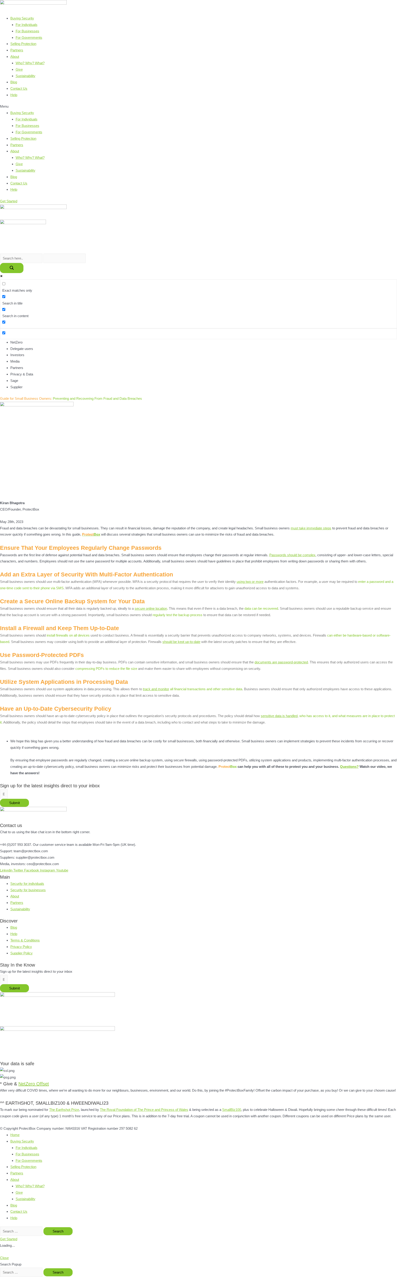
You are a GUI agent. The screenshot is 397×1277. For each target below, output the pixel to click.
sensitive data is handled (279, 716)
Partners (16, 50)
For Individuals (26, 25)
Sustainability (25, 76)
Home (15, 1135)
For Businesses (27, 31)
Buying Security (22, 18)
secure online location (151, 608)
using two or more (250, 582)
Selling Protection (23, 44)
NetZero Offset (33, 1083)
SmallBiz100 (231, 1110)
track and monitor (156, 689)
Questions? (349, 766)
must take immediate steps (311, 528)
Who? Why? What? (30, 63)
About (14, 57)
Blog (13, 82)
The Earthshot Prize (64, 1110)
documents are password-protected (281, 662)
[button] (198, 106)
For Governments (29, 37)
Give (19, 69)
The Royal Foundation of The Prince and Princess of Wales (144, 1110)
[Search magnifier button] (11, 268)
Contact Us (18, 88)
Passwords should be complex (292, 555)
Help (13, 95)
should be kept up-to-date (181, 642)
